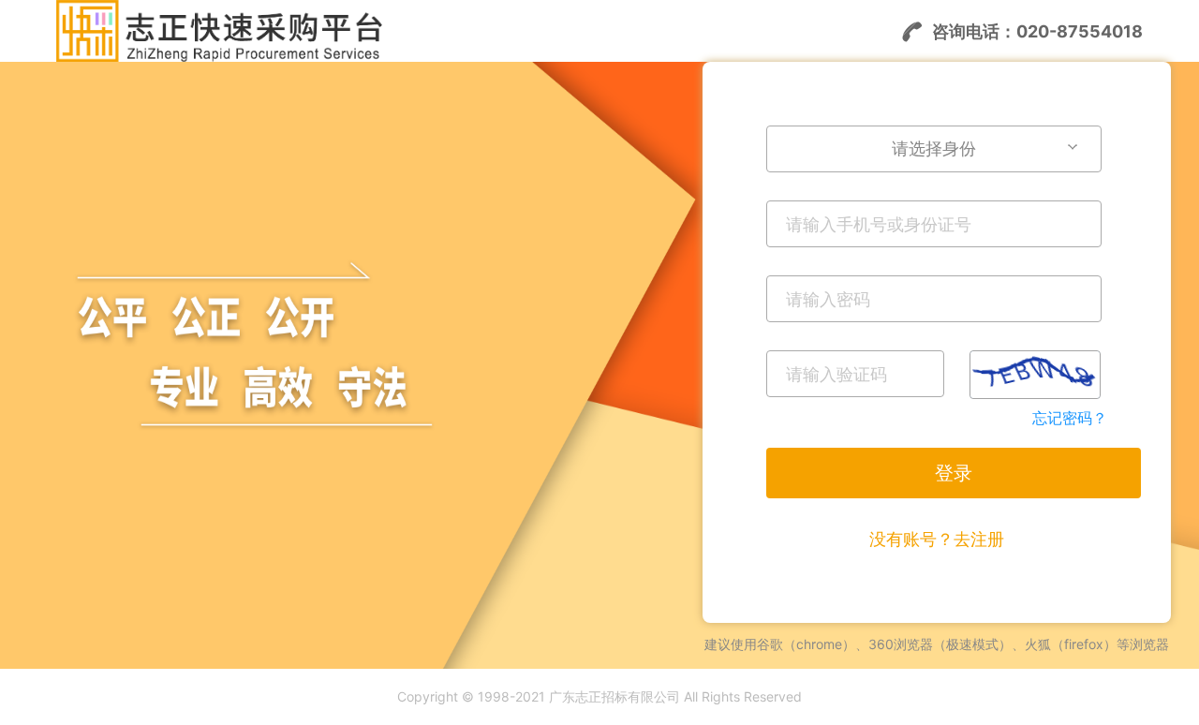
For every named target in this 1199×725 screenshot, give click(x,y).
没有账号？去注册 (936, 539)
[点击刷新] (1035, 374)
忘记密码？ (1069, 417)
